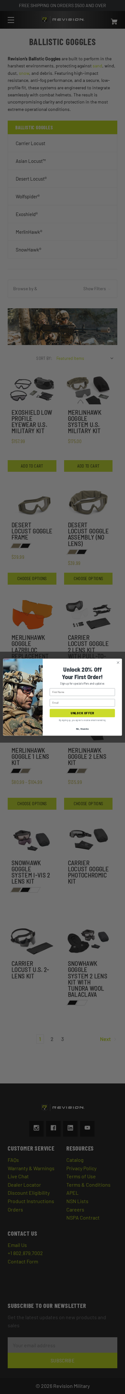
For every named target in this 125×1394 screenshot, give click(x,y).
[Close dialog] (118, 662)
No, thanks (82, 728)
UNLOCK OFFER (82, 713)
